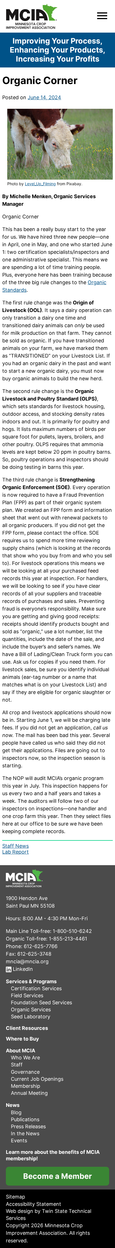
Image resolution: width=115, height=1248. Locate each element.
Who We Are (25, 1058)
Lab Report (15, 852)
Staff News (15, 846)
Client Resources (27, 1028)
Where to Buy (22, 1039)
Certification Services (36, 988)
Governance (25, 1072)
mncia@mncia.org (27, 961)
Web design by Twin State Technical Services (48, 1214)
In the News (25, 1133)
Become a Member (57, 1176)
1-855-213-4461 (68, 938)
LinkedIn (22, 969)
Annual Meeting (29, 1093)
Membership (25, 1086)
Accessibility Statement (33, 1204)
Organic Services (31, 1009)
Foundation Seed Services (41, 1002)
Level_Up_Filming (40, 183)
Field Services (27, 995)
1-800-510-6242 (72, 931)
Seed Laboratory (30, 1016)
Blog (16, 1112)
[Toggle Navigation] (102, 16)
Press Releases (28, 1126)
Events (19, 1140)
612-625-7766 (41, 946)
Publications (25, 1119)
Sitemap (15, 1197)
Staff (17, 1065)
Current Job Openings (37, 1079)
